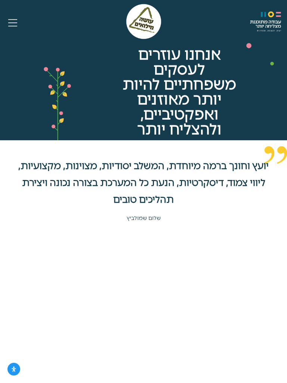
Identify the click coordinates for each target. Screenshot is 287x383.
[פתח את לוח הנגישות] (13, 369)
